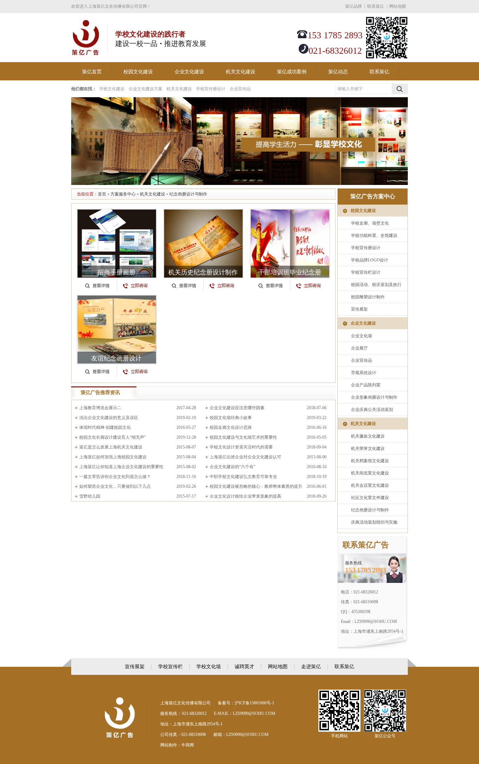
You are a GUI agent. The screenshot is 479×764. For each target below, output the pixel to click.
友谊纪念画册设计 (116, 358)
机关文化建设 (240, 71)
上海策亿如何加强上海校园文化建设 (113, 456)
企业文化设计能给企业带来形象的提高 (245, 496)
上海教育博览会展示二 (100, 407)
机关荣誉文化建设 (368, 448)
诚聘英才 (244, 666)
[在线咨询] (135, 282)
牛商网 (187, 745)
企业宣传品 (240, 88)
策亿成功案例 (291, 71)
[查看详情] (97, 282)
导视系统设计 (363, 372)
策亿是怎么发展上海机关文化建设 (110, 447)
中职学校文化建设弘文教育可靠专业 (243, 476)
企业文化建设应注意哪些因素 (237, 407)
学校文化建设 (111, 88)
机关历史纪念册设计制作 (203, 272)
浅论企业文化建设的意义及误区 (108, 417)
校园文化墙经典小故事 (231, 417)
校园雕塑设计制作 (368, 296)
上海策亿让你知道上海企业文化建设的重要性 (121, 466)
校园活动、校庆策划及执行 (376, 284)
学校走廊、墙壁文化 (370, 223)
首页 (102, 194)
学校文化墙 (208, 666)
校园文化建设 (138, 71)
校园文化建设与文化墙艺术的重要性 (243, 437)
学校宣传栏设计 (365, 272)
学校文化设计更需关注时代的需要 (241, 447)
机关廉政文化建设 (368, 436)
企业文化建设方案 (145, 88)
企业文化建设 (189, 71)
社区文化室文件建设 (370, 497)
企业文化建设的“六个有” (232, 466)
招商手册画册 (116, 272)
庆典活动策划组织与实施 (374, 522)
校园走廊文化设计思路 (231, 427)
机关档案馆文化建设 (370, 460)
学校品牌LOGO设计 (369, 260)
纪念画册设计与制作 (188, 194)
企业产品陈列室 (365, 385)
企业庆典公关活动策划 (372, 409)
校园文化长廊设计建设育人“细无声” (112, 437)
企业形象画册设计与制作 (374, 397)
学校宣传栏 (170, 666)
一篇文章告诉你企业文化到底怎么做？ (115, 476)
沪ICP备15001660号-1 (254, 702)
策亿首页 (92, 71)
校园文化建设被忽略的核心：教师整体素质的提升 (256, 486)
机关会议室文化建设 (370, 485)
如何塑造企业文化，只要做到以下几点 (115, 486)
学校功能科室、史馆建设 (374, 235)
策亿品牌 (353, 6)
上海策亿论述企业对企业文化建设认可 (245, 456)
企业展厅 (359, 348)
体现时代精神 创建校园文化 (105, 427)
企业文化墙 (361, 335)
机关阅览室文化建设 (370, 473)
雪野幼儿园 (89, 496)
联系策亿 (375, 6)
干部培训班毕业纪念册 (289, 272)
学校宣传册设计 (210, 88)
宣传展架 (359, 309)
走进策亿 (311, 666)
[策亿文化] (85, 51)
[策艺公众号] (387, 57)
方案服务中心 (123, 194)
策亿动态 (338, 71)
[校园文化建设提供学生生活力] (239, 141)
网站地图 (397, 6)
